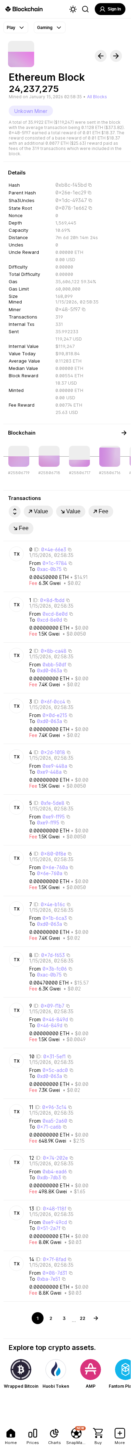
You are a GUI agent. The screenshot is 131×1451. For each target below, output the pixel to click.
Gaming (45, 27)
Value (41, 511)
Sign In (114, 9)
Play (11, 27)
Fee (103, 511)
